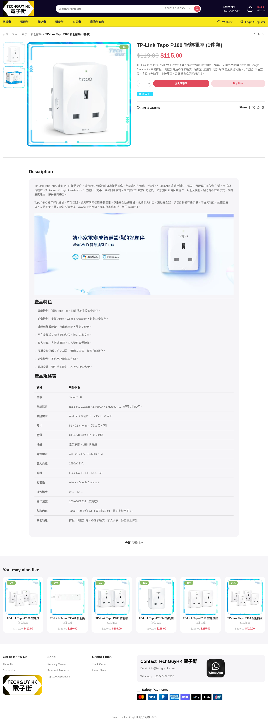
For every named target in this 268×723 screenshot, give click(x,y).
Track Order (99, 664)
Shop (15, 34)
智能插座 (36, 34)
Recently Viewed (57, 664)
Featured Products (58, 670)
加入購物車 (181, 83)
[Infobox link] (231, 8)
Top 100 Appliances (58, 676)
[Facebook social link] (249, 107)
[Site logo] (18, 8)
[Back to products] (259, 34)
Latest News (99, 670)
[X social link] (253, 107)
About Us (8, 664)
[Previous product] (254, 34)
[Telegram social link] (263, 107)
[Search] (197, 9)
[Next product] (263, 34)
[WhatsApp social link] (258, 107)
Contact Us (9, 670)
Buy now (238, 83)
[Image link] (22, 684)
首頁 (5, 34)
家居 (24, 34)
